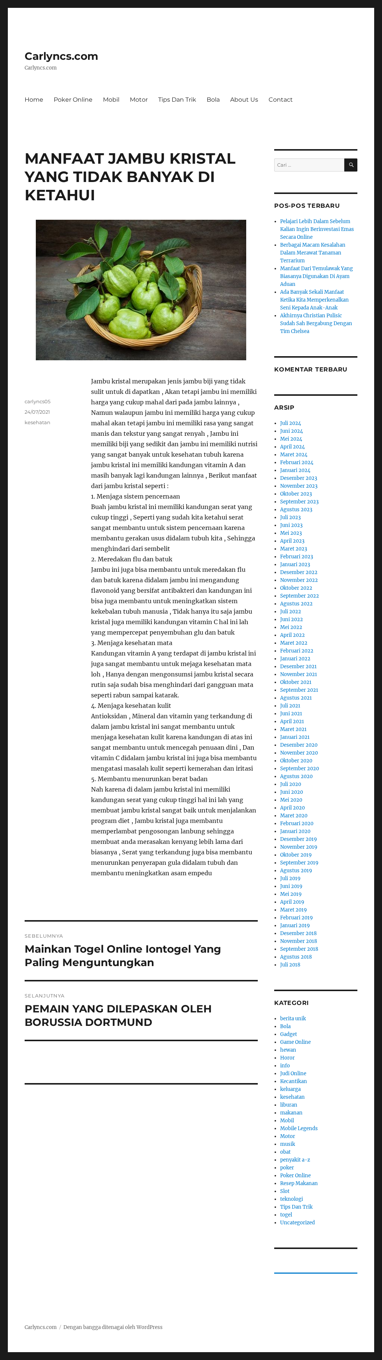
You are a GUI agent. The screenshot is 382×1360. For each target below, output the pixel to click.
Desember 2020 (298, 745)
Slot (284, 1191)
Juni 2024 (291, 431)
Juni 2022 (291, 619)
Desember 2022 (298, 572)
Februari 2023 (296, 556)
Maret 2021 (293, 729)
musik (287, 1144)
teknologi (291, 1199)
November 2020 (299, 753)
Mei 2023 (291, 533)
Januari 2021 (295, 737)
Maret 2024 (293, 454)
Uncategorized (297, 1222)
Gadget (288, 1034)
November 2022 (299, 580)
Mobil (111, 99)
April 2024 (292, 447)
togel (286, 1215)
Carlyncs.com (61, 56)
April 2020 (292, 808)
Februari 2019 (296, 918)
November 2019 (298, 847)
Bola (213, 99)
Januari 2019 (295, 925)
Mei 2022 (291, 627)
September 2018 (299, 949)
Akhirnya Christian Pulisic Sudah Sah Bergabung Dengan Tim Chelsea (316, 323)
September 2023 (299, 502)
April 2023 (292, 541)
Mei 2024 (291, 439)
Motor (139, 99)
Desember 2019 (298, 839)
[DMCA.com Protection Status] (141, 1096)
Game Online (295, 1042)
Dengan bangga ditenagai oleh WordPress (113, 1327)
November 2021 (298, 674)
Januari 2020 (295, 831)
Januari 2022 (295, 659)
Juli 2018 (290, 965)
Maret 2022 (293, 643)
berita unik (293, 1018)
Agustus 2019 (296, 870)
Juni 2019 (291, 886)
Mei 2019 (291, 894)
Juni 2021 (291, 713)
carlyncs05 (37, 401)
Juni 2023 (291, 525)
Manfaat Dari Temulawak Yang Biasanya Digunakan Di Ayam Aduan (316, 276)
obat (285, 1152)
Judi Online (293, 1073)
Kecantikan (293, 1081)
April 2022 (292, 635)
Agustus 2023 (296, 509)
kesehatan (37, 422)
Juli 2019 (290, 878)
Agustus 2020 (296, 776)
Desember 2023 (298, 478)
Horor (287, 1058)
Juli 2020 (290, 784)
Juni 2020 (291, 792)
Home (34, 99)
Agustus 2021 (296, 698)
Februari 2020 (296, 823)
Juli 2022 (290, 611)
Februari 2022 (296, 651)
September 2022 (299, 596)
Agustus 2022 (296, 604)
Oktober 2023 (296, 494)
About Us (244, 99)
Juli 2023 (290, 517)
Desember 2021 (298, 666)
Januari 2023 (295, 564)
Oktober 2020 (296, 761)
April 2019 (292, 902)
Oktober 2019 (296, 855)
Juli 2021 (290, 706)
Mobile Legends (299, 1128)
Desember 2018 (298, 933)
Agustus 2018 (296, 957)
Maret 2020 (293, 815)
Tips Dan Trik (177, 99)
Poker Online (73, 99)
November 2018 (298, 941)
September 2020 (299, 768)
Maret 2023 (293, 549)
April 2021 (292, 721)
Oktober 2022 (296, 588)
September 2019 (299, 863)
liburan (288, 1105)
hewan (288, 1050)
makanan (291, 1113)
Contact (281, 99)
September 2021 (299, 690)
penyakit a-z (295, 1160)
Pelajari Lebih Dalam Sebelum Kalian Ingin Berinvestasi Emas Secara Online (317, 229)
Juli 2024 (290, 423)
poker (287, 1168)
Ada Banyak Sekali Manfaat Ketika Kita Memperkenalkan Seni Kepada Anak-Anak (314, 300)
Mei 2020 (291, 800)
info (285, 1066)
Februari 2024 (296, 462)
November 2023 (298, 486)
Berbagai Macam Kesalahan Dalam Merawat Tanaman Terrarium (312, 253)
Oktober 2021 (295, 682)
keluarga (290, 1089)
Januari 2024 (295, 470)
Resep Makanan (299, 1183)
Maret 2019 (293, 910)
